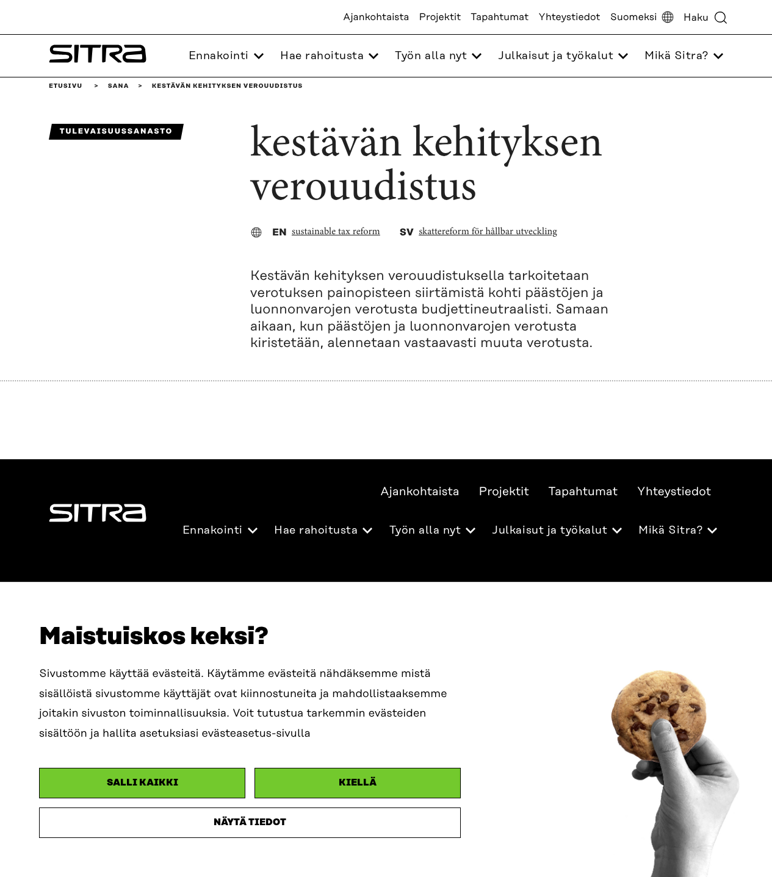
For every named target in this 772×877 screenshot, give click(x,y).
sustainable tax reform (336, 232)
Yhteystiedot (569, 17)
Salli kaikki (142, 783)
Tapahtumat (499, 17)
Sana (118, 86)
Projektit (440, 17)
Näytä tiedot (250, 822)
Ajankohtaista (376, 17)
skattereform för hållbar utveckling (488, 232)
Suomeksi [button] (633, 17)
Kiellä (358, 783)
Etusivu (65, 86)
